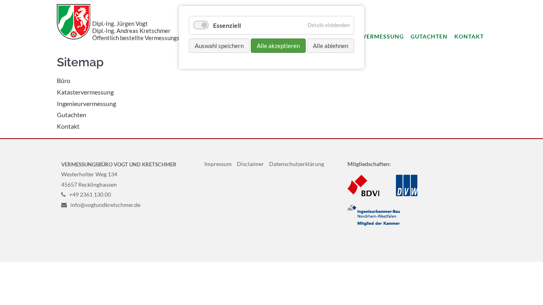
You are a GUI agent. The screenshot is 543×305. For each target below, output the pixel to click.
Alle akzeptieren (278, 45)
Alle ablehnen (330, 45)
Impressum (218, 163)
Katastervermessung (85, 92)
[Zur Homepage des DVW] (406, 194)
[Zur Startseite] (73, 21)
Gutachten (71, 114)
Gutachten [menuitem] (429, 36)
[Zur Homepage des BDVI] (363, 194)
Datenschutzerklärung (296, 163)
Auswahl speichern (219, 45)
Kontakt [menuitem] (469, 36)
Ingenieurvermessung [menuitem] (366, 36)
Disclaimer (250, 163)
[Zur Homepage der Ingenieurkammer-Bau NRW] (373, 223)
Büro (63, 80)
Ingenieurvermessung (86, 103)
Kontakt (68, 126)
